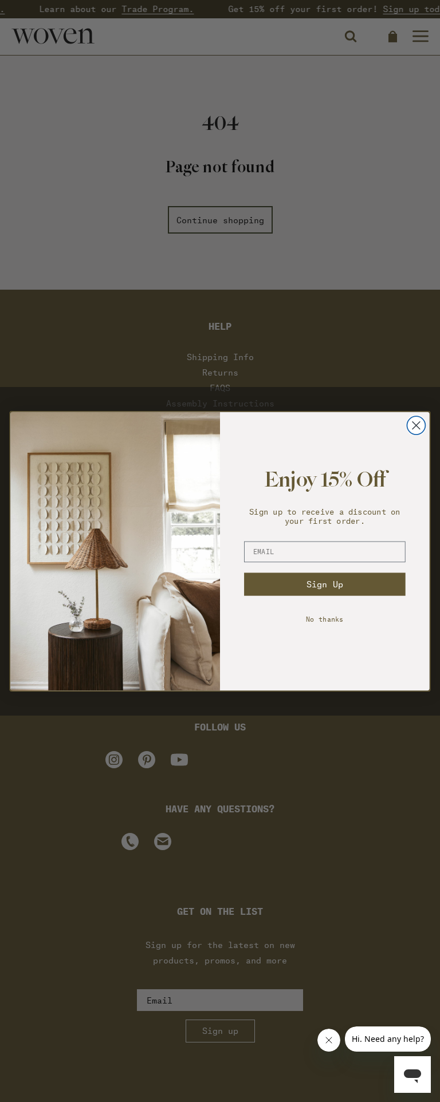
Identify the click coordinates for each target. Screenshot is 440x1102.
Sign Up (325, 583)
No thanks (325, 619)
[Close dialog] (416, 425)
